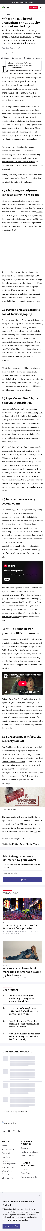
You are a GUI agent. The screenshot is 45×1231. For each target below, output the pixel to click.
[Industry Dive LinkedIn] (3, 1131)
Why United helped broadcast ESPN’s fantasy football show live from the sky (24, 1036)
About (4, 1145)
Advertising (25, 1148)
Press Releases (8, 1167)
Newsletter (6, 1157)
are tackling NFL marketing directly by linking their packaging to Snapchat (22, 416)
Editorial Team (8, 1149)
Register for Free (11, 1226)
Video (36, 844)
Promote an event (28, 1156)
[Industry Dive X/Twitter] (13, 1131)
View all (6, 1111)
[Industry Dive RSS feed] (18, 1131)
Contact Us (6, 1153)
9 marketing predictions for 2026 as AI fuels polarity (20, 926)
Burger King (11, 809)
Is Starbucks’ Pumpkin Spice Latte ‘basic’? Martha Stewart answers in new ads (24, 1011)
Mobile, (16, 844)
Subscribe (33, 7)
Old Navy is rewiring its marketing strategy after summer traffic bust (22, 998)
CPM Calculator (8, 1178)
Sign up (22, 880)
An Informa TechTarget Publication (22, 2)
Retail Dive (25, 1173)
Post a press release (19, 1111)
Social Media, (26, 844)
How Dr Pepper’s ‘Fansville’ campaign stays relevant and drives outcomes (24, 1024)
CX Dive (24, 1169)
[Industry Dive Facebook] (8, 1131)
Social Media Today (29, 1177)
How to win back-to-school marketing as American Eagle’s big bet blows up (22, 972)
